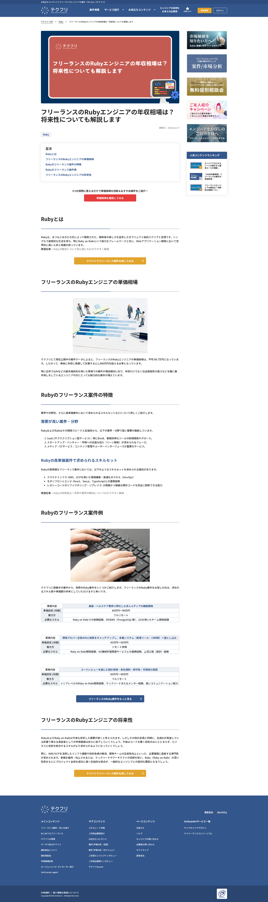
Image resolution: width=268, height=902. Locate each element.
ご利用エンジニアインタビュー (103, 855)
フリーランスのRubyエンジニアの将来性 (68, 175)
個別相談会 (46, 855)
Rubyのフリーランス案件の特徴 (63, 164)
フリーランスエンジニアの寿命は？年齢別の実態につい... (213, 187)
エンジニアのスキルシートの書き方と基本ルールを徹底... (213, 165)
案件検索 (94, 9)
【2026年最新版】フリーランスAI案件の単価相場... (213, 176)
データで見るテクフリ (51, 844)
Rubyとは (51, 154)
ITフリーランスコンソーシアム (198, 833)
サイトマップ (142, 850)
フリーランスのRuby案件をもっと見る (110, 699)
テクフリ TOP (47, 21)
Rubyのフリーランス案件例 (61, 169)
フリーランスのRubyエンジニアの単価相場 (70, 159)
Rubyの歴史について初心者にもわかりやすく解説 (81, 249)
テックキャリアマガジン (195, 827)
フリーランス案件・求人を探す (55, 827)
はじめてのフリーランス (52, 833)
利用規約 (45, 892)
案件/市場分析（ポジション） (102, 850)
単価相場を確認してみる (110, 198)
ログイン (220, 10)
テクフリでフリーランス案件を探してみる (110, 261)
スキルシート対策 (97, 827)
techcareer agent (49, 872)
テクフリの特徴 (48, 839)
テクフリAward (96, 866)
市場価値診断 (47, 861)
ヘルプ (139, 833)
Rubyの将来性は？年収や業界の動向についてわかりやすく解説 (88, 493)
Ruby (61, 21)
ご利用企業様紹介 (97, 833)
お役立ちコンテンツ (98, 839)
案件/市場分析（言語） (99, 844)
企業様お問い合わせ (145, 844)
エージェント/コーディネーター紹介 (57, 866)
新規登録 (204, 10)
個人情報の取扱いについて (66, 892)
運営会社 (140, 855)
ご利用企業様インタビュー (101, 861)
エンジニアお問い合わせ (147, 839)
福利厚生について (49, 850)
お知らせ (140, 827)
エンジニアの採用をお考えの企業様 (169, 9)
